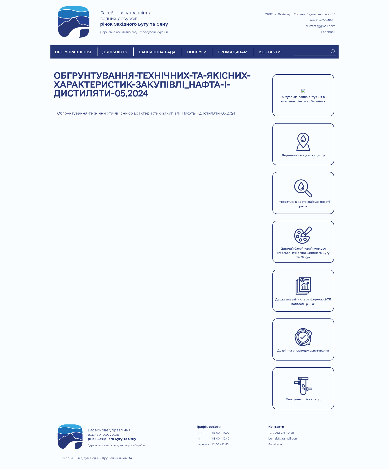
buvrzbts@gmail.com (320, 25)
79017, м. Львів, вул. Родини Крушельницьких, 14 (300, 14)
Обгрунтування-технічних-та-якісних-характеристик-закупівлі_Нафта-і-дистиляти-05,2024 (146, 113)
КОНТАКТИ (270, 52)
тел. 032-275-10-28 (322, 20)
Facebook (328, 31)
